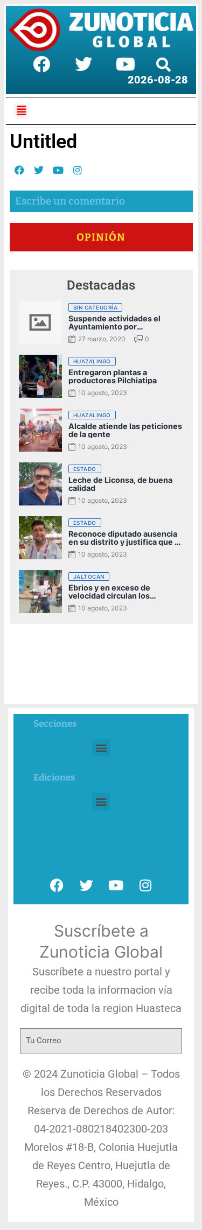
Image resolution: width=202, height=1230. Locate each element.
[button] (101, 748)
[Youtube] (125, 64)
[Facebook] (41, 64)
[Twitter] (83, 64)
